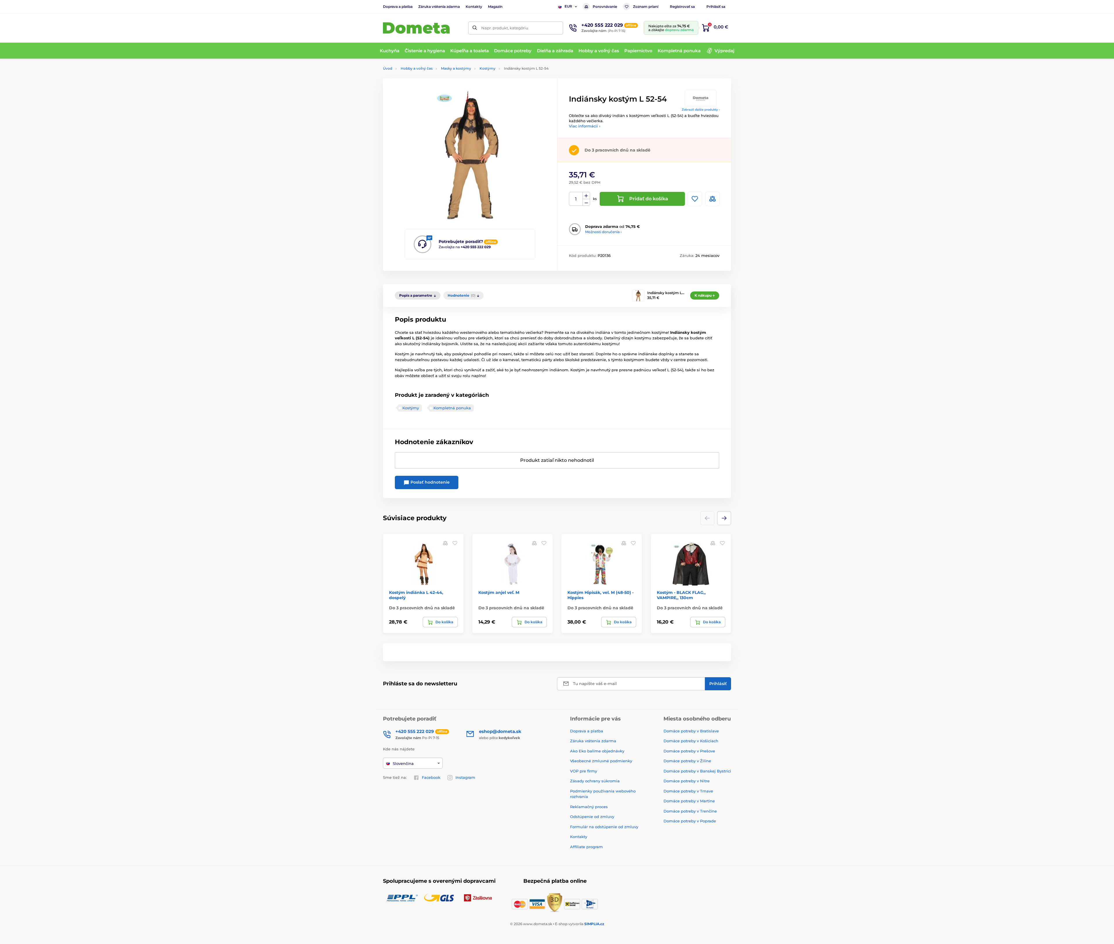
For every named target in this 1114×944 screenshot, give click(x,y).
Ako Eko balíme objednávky (597, 751)
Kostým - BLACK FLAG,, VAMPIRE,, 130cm (681, 595)
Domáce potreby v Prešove (689, 751)
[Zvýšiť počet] (586, 195)
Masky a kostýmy (456, 68)
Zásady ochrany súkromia (595, 781)
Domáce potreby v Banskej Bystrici (697, 771)
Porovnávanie (605, 6)
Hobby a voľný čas (417, 68)
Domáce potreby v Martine (689, 801)
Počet (576, 199)
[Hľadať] (474, 28)
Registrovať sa (682, 6)
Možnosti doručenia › (603, 232)
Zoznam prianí (645, 6)
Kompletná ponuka (452, 408)
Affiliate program (586, 846)
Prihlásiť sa (715, 6)
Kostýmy (487, 68)
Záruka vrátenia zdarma (439, 6)
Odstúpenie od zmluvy (592, 816)
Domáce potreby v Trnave (688, 791)
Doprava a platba (398, 6)
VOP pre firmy (583, 771)
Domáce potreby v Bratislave (691, 731)
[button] (724, 518)
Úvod (387, 68)
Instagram (465, 777)
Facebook (431, 777)
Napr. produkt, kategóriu (504, 28)
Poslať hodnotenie (429, 482)
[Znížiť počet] (586, 202)
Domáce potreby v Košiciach (690, 740)
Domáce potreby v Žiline (687, 761)
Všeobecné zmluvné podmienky (601, 761)
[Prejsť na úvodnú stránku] (416, 28)
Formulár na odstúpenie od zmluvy (604, 826)
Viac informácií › (584, 126)
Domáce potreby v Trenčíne (690, 811)
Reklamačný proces (589, 806)
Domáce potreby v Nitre (686, 781)
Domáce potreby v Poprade (689, 821)
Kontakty (474, 6)
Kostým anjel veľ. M (498, 592)
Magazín (495, 6)
